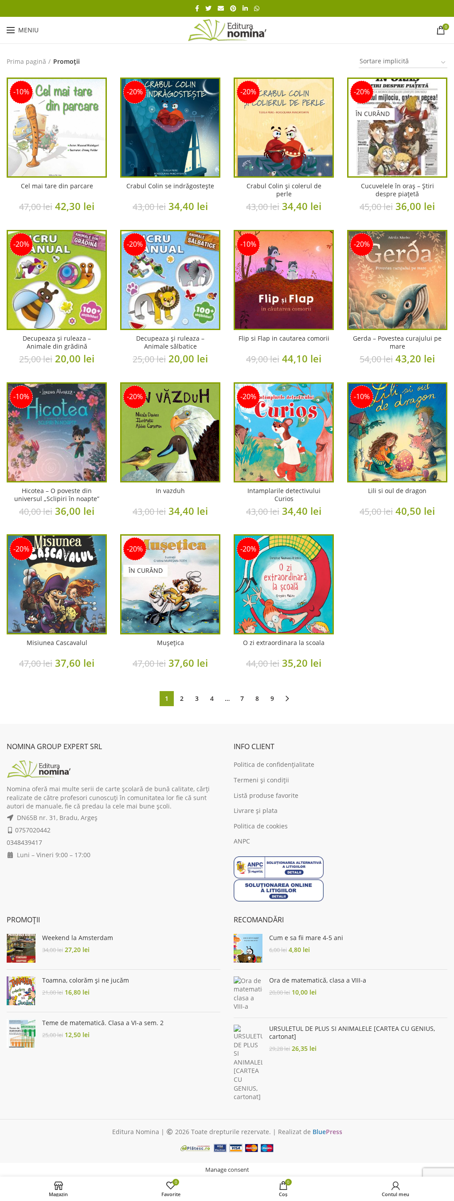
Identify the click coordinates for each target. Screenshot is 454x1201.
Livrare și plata (256, 810)
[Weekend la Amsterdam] (21, 948)
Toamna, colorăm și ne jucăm (85, 980)
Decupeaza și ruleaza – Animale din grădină (57, 342)
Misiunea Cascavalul (57, 643)
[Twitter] (208, 8)
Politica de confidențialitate (274, 764)
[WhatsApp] (256, 8)
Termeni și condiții (261, 780)
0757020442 (33, 830)
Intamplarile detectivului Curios (284, 495)
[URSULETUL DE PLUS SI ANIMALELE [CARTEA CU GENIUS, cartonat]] (248, 1063)
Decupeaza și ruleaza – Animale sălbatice (170, 342)
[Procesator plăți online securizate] (227, 1147)
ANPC (242, 841)
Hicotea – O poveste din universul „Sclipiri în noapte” (56, 495)
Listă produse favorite (266, 795)
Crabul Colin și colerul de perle (284, 190)
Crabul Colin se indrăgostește (170, 186)
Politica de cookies (261, 826)
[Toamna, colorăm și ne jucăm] (21, 990)
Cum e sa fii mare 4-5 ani (306, 938)
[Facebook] (197, 8)
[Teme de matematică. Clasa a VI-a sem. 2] (21, 1033)
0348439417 (24, 842)
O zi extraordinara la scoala (284, 643)
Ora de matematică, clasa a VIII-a (317, 980)
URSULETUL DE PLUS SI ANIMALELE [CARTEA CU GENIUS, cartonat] (352, 1033)
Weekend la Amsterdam (77, 938)
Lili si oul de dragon (397, 491)
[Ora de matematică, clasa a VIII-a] (248, 993)
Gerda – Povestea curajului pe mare (397, 342)
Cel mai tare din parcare (57, 186)
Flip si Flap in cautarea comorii (284, 338)
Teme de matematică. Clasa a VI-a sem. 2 (103, 1023)
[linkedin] (245, 8)
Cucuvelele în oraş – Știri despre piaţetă (397, 190)
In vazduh (170, 491)
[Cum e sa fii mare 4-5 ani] (248, 948)
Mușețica (170, 643)
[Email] (221, 8)
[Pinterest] (233, 8)
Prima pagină (26, 61)
